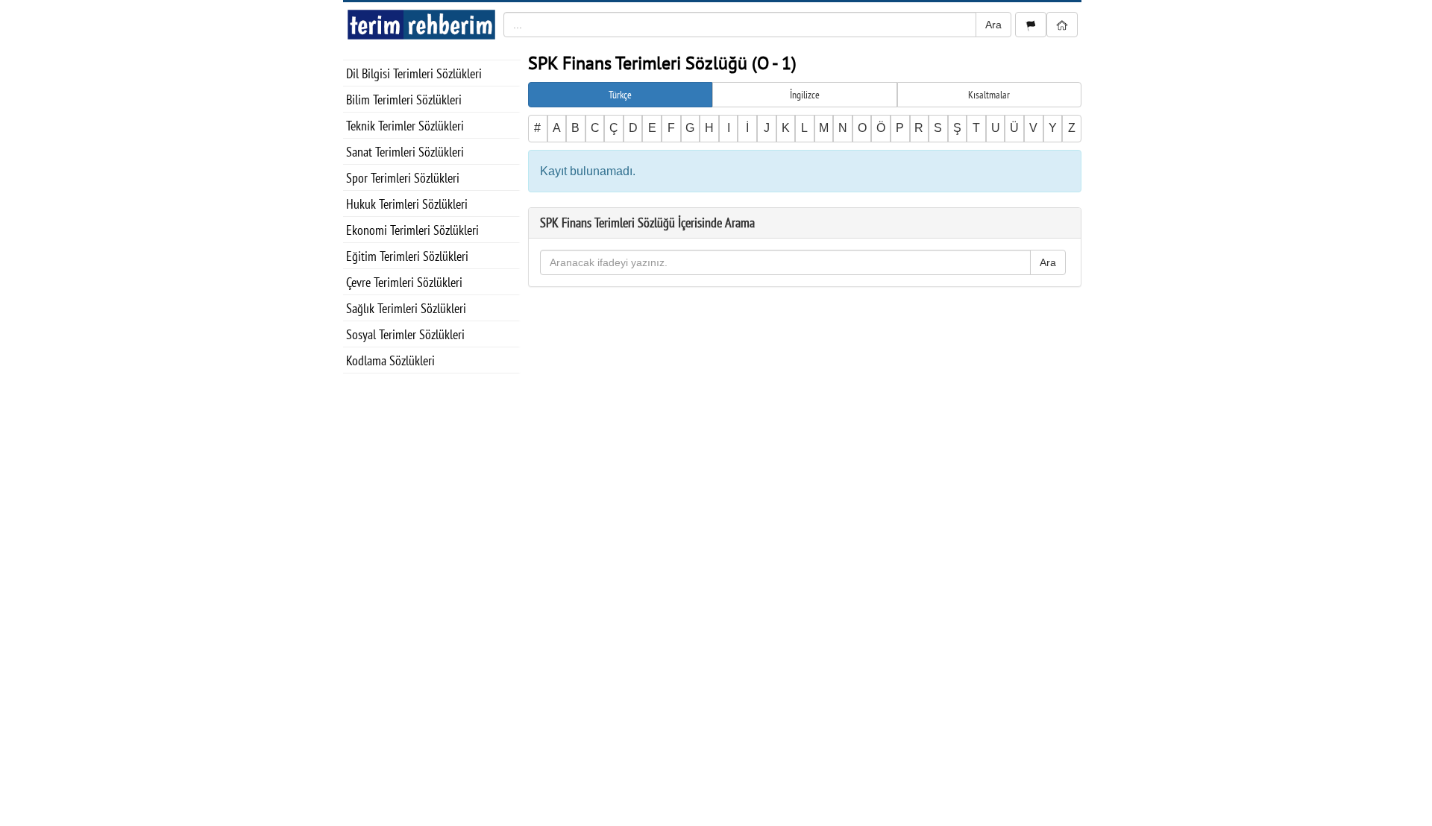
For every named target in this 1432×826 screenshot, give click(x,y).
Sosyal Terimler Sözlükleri (405, 334)
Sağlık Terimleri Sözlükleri (406, 308)
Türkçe (620, 94)
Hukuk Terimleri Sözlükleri (407, 203)
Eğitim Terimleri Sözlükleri (407, 256)
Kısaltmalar (989, 94)
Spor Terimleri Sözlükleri (402, 177)
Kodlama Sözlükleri (390, 360)
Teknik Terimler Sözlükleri (405, 125)
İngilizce (805, 94)
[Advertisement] (432, 597)
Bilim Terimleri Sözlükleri (404, 99)
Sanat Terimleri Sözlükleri (405, 151)
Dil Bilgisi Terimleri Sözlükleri (414, 73)
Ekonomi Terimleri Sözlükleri (412, 230)
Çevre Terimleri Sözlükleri (404, 282)
